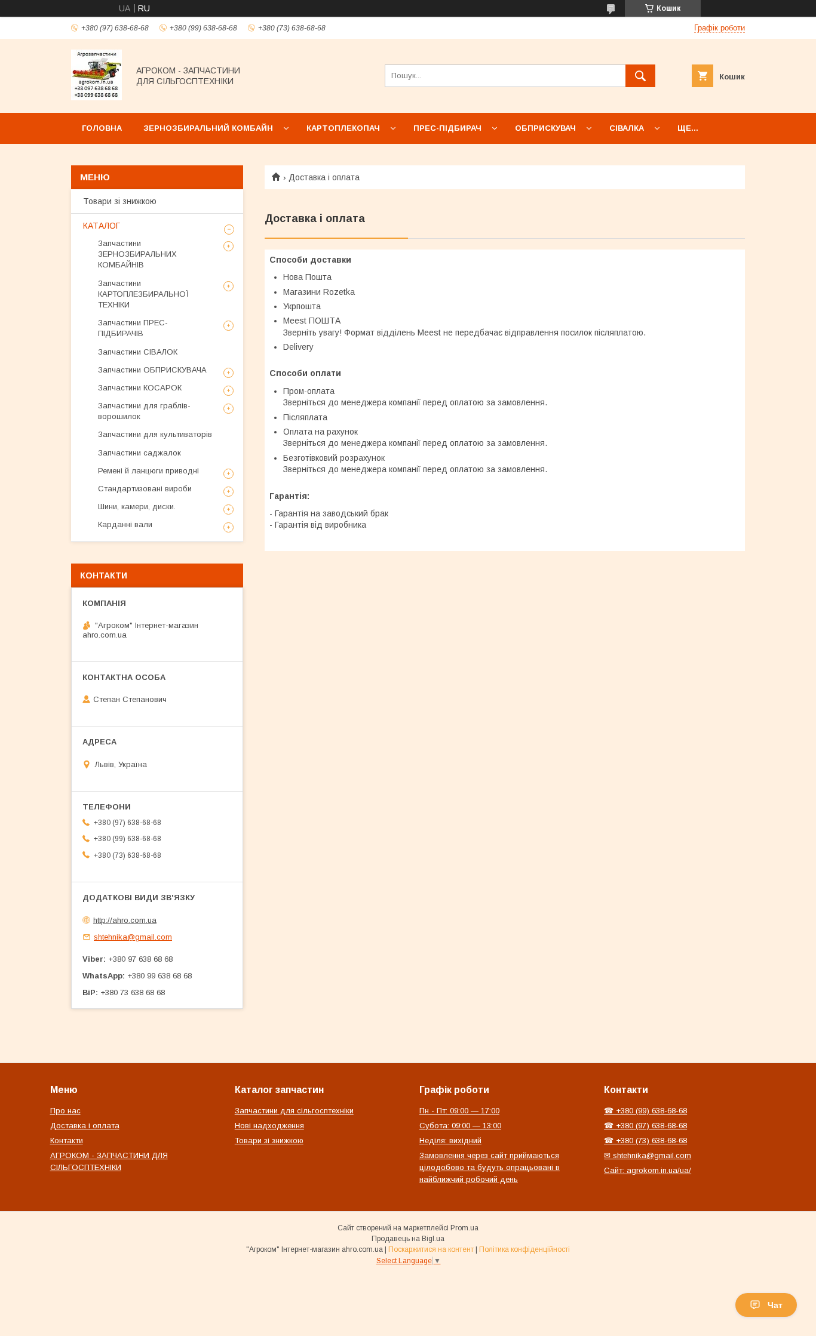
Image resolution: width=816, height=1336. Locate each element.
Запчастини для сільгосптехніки (294, 1110)
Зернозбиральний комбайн (208, 128)
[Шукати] (640, 75)
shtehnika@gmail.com (133, 936)
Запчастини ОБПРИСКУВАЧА (152, 369)
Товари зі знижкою (120, 201)
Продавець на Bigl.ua (408, 1239)
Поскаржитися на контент (431, 1249)
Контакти (66, 1140)
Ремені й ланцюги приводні (148, 470)
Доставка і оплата (84, 1125)
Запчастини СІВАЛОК (137, 351)
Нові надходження (269, 1125)
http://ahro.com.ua (125, 919)
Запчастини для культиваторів (155, 434)
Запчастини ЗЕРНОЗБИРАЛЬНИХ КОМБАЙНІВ (137, 254)
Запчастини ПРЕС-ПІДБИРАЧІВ (133, 328)
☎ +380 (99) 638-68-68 (645, 1110)
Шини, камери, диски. (137, 506)
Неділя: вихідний (450, 1140)
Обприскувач (545, 128)
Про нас (65, 1110)
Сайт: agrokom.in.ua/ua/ (647, 1170)
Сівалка (626, 128)
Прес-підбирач (447, 128)
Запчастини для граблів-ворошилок (144, 411)
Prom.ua (464, 1228)
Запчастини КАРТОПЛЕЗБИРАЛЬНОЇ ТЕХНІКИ (143, 294)
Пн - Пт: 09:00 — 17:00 (459, 1110)
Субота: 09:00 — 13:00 (460, 1125)
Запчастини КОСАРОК (140, 387)
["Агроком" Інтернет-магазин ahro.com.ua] (96, 97)
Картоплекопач (343, 128)
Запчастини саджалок (139, 452)
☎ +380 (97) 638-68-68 (645, 1125)
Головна (102, 128)
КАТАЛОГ (101, 225)
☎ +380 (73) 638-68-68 (645, 1140)
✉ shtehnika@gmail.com (647, 1155)
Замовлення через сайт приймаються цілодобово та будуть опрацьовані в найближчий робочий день (489, 1167)
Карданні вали (125, 524)
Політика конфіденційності (524, 1249)
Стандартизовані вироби (145, 488)
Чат (775, 1305)
